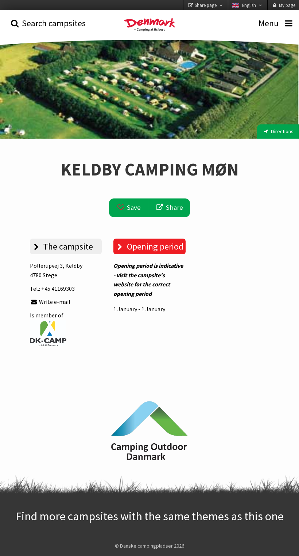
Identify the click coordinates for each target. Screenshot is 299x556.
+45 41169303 (58, 288)
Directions (282, 131)
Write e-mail (54, 301)
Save (133, 207)
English (249, 5)
